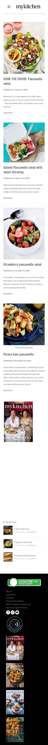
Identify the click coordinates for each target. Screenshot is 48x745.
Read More (8, 113)
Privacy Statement (15, 601)
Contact (10, 598)
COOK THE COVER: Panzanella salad (23, 81)
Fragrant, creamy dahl (23, 542)
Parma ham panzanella (18, 354)
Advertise (10, 594)
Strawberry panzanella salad (22, 264)
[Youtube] (17, 612)
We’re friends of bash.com (18, 604)
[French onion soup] (8, 530)
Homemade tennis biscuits (25, 556)
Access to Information (16, 607)
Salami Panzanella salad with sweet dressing (22, 169)
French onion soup (22, 529)
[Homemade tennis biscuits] (8, 557)
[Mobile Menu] (9, 7)
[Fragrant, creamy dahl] (8, 543)
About (9, 591)
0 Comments (31, 532)
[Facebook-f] (8, 612)
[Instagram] (13, 612)
